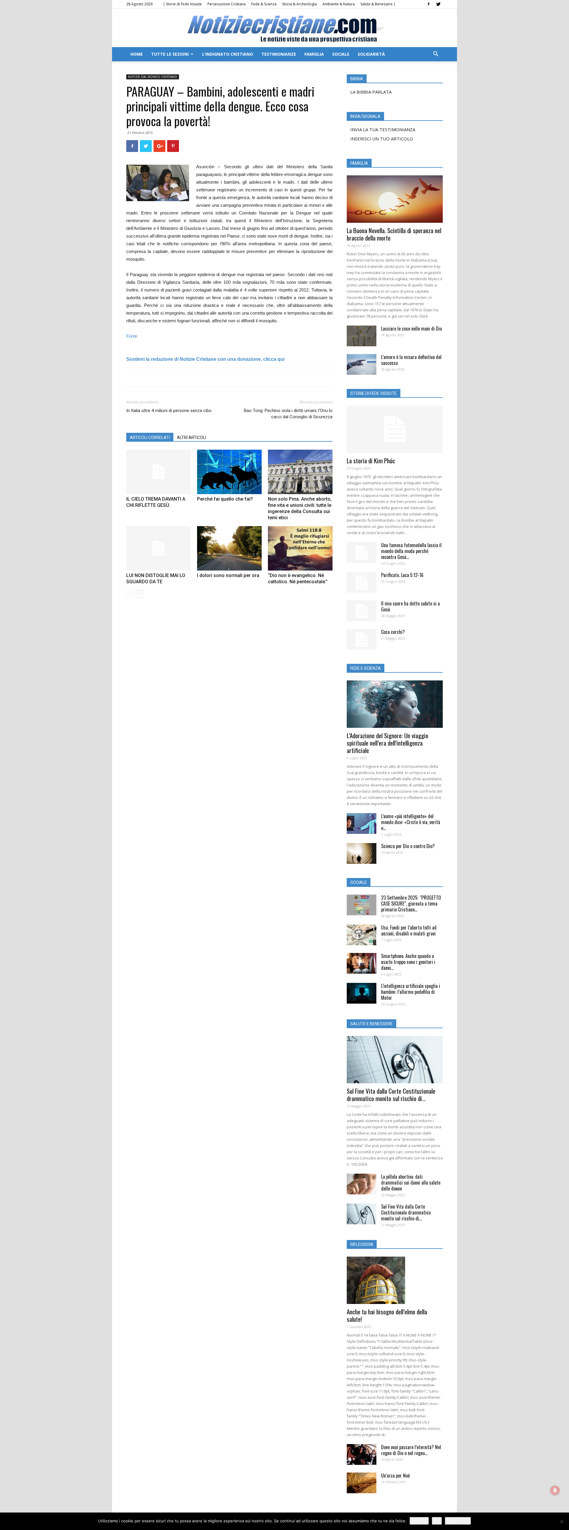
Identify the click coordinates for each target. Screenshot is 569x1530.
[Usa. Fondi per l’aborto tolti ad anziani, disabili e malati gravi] (361, 935)
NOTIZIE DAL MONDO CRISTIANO (152, 77)
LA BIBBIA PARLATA (370, 92)
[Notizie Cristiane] (284, 28)
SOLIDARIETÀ (371, 54)
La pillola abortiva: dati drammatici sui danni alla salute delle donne (410, 1182)
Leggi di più (458, 1520)
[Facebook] (428, 4)
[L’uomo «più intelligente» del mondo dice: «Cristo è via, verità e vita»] (361, 823)
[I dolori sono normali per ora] (229, 548)
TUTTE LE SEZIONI (170, 54)
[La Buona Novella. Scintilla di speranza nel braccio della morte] (395, 199)
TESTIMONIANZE (278, 54)
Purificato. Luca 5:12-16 (402, 575)
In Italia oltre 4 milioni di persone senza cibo (169, 410)
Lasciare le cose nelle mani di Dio (411, 328)
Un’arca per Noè (395, 1475)
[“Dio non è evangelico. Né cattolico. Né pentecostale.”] (300, 548)
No (436, 1520)
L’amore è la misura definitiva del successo (411, 359)
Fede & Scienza (263, 4)
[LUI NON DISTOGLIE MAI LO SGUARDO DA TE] (158, 548)
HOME (136, 54)
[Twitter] (438, 4)
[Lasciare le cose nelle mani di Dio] (361, 336)
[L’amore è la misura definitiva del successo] (361, 364)
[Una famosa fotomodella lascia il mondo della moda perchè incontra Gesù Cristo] (361, 552)
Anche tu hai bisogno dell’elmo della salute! (387, 1315)
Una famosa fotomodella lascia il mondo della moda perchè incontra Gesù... (411, 550)
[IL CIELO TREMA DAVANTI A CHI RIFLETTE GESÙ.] (158, 472)
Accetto (419, 1520)
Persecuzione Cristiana (226, 4)
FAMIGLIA (314, 54)
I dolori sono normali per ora (228, 575)
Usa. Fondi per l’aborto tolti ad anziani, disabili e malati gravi (409, 930)
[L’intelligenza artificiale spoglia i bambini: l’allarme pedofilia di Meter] (361, 993)
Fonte (131, 336)
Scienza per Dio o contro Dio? (408, 846)
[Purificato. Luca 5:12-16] (361, 582)
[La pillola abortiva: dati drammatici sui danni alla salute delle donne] (361, 1184)
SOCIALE (340, 54)
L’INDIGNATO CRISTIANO (227, 54)
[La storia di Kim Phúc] (395, 429)
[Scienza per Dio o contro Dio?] (361, 853)
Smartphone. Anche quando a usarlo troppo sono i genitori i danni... (408, 961)
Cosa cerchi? (393, 631)
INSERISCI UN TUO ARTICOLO (381, 139)
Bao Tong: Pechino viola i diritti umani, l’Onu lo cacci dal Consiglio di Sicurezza (288, 413)
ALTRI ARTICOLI (191, 437)
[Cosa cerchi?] (361, 639)
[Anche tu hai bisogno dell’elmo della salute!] (395, 1280)
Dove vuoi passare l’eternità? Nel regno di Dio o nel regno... (411, 1450)
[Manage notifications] (555, 1490)
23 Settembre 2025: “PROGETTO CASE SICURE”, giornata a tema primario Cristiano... (411, 903)
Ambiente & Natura (338, 4)
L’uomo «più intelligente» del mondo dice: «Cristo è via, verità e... (410, 822)
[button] (436, 54)
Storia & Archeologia (299, 4)
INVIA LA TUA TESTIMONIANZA (382, 129)
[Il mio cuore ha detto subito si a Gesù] (361, 610)
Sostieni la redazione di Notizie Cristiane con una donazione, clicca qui (205, 359)
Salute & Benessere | (378, 4)
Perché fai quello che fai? (225, 499)
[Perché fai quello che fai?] (229, 472)
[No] (562, 1521)
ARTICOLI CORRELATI (150, 437)
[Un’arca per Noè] (361, 1483)
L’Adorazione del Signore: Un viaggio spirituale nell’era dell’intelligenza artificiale (387, 743)
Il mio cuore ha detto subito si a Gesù (410, 606)
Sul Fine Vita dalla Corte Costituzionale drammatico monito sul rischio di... (391, 1094)
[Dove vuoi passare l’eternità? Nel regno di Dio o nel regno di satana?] (361, 1454)
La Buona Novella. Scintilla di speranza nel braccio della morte (394, 234)
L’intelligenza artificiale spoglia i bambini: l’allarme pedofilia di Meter (410, 991)
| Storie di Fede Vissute (182, 4)
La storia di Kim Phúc (371, 460)
